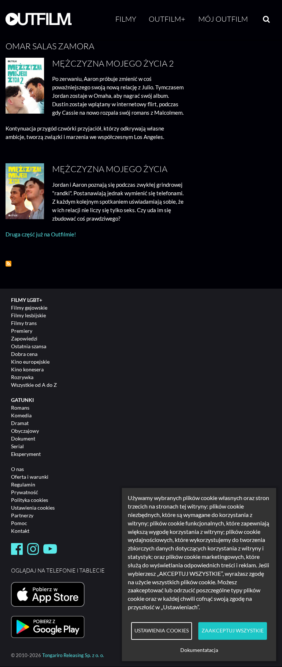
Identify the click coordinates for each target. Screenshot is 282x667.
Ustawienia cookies (33, 507)
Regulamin (23, 484)
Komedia (21, 415)
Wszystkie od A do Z (34, 385)
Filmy (125, 19)
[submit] (266, 19)
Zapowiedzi (24, 338)
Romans (20, 407)
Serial (17, 446)
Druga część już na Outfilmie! (41, 234)
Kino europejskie (30, 362)
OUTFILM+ (167, 19)
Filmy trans (24, 323)
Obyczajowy (25, 431)
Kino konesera (27, 369)
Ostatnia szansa (28, 346)
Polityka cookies (29, 500)
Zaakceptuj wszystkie (233, 631)
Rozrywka (22, 377)
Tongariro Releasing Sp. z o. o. (73, 655)
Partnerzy (22, 515)
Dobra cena (24, 354)
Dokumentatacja (199, 650)
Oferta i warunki (29, 477)
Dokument (23, 438)
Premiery (21, 331)
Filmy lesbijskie (28, 315)
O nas (17, 469)
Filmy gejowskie (29, 307)
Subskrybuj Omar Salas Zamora (8, 264)
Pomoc (19, 523)
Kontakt (20, 531)
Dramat (20, 423)
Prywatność (24, 492)
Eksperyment (26, 454)
